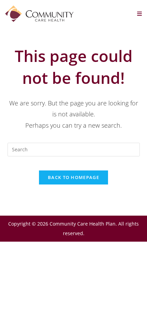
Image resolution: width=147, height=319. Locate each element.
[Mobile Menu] (139, 13)
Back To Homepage (73, 177)
